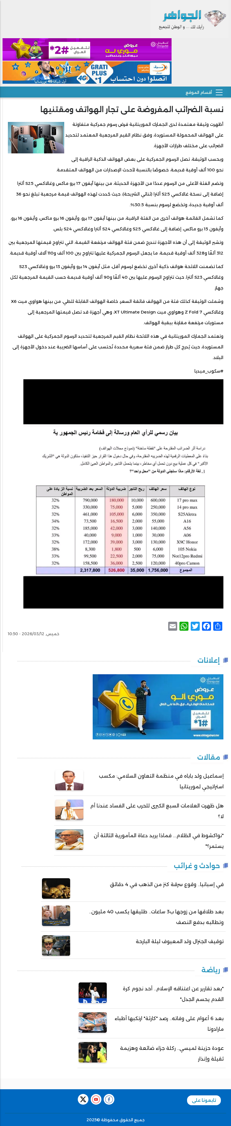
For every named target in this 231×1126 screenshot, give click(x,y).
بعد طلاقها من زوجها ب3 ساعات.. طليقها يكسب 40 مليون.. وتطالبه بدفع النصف (156, 917)
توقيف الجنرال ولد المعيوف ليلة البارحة (180, 941)
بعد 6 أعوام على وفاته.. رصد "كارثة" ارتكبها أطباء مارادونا (169, 1024)
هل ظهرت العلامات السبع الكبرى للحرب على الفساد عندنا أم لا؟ (157, 811)
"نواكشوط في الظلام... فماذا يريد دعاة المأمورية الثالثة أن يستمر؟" (159, 841)
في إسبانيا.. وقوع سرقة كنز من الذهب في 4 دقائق (167, 884)
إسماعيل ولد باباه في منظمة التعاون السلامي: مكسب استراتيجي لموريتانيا (161, 781)
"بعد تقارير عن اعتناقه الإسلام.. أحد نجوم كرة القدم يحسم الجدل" (173, 994)
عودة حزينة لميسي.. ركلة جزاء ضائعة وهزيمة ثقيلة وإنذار (172, 1053)
